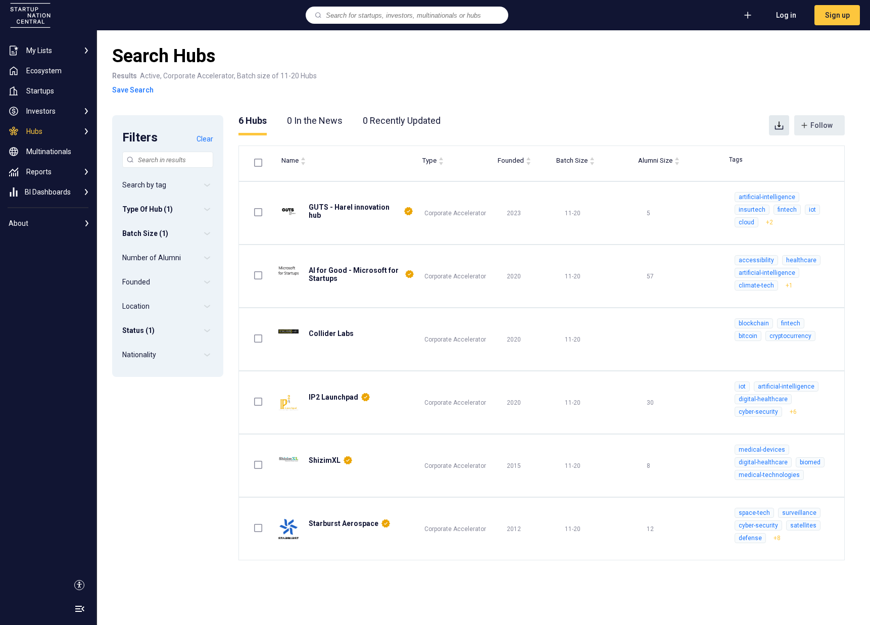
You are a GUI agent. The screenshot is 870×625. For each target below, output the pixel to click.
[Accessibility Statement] (79, 585)
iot (812, 209)
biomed (810, 462)
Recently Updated (402, 120)
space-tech (754, 512)
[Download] (779, 125)
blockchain (754, 323)
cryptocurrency (790, 336)
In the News (315, 120)
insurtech (752, 209)
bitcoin (748, 336)
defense (750, 538)
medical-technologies (769, 474)
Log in (786, 15)
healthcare (801, 260)
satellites (803, 525)
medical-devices (762, 449)
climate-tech (756, 285)
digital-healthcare (763, 399)
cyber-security (758, 411)
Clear (205, 139)
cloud (746, 222)
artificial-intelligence (767, 197)
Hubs (252, 120)
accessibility (756, 260)
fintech (787, 209)
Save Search (133, 90)
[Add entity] (748, 15)
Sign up (837, 15)
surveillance (799, 512)
